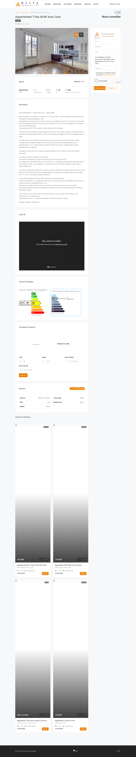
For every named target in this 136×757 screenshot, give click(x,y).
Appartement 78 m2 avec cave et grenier (68, 565)
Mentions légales (31, 751)
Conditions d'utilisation (109, 75)
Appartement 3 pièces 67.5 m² (65, 721)
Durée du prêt (23, 366)
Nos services (68, 4)
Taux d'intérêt (69, 357)
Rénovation (77, 4)
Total (20, 357)
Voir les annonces (108, 36)
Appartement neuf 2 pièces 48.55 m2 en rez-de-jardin (35, 565)
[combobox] (106, 68)
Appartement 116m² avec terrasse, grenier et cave (33, 721)
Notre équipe (57, 4)
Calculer (23, 375)
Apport (44, 357)
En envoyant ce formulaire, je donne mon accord (105, 74)
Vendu (18, 20)
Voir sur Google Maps (78, 388)
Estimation (87, 4)
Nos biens (48, 4)
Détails (45, 573)
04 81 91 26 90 (116, 4)
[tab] (76, 35)
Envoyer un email (99, 88)
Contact (96, 4)
